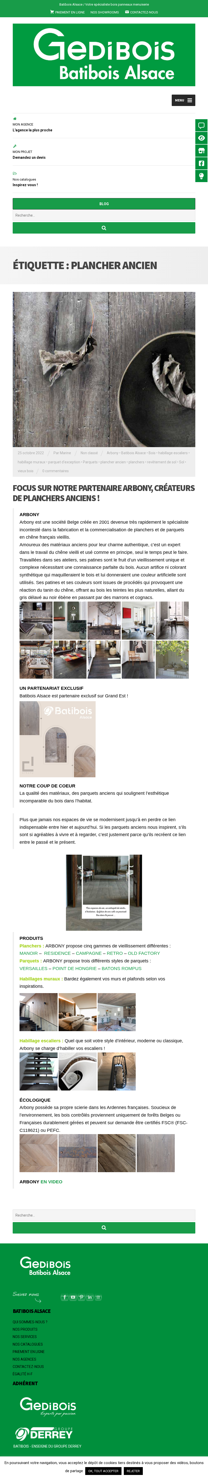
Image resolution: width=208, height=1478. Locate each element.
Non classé (89, 453)
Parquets (90, 462)
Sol (181, 462)
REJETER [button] (133, 1471)
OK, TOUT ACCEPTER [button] (103, 1471)
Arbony (112, 453)
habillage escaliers (173, 453)
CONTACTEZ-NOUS (28, 1367)
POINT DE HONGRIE (75, 968)
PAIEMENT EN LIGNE (29, 1352)
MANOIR (29, 953)
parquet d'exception (64, 462)
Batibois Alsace (133, 453)
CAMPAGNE (89, 953)
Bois (152, 453)
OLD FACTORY (144, 953)
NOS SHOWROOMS (105, 12)
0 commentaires (55, 471)
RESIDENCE (57, 953)
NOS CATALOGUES (28, 1344)
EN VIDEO (52, 1181)
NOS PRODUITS (25, 1329)
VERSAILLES (33, 968)
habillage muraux (31, 462)
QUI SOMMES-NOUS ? (30, 1322)
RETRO (115, 953)
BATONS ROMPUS (121, 968)
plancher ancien (113, 462)
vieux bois (25, 471)
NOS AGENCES (24, 1359)
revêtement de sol (161, 462)
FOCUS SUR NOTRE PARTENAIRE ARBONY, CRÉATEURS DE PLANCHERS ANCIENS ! (104, 493)
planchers (136, 462)
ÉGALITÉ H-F (22, 1374)
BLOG (104, 204)
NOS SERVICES (25, 1337)
